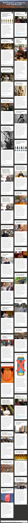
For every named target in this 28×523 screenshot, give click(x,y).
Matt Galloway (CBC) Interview (19, 301)
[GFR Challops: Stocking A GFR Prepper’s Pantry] (7, 468)
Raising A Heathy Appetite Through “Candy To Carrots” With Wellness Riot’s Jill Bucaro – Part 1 (6, 199)
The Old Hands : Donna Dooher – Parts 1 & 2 (6, 227)
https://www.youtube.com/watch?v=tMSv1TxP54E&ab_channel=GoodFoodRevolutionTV (21, 34)
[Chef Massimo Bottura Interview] (7, 46)
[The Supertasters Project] (7, 374)
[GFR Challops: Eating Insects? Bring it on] (21, 457)
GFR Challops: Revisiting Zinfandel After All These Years (20, 479)
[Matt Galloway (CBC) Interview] (21, 307)
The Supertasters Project (7, 364)
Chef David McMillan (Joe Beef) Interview (20, 275)
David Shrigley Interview (5, 255)
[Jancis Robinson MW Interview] (21, 335)
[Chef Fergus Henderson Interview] (21, 19)
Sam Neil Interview (6, 280)
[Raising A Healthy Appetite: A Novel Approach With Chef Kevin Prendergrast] (7, 410)
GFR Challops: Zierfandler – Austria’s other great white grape (7, 433)
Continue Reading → (5, 36)
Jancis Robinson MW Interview (19, 330)
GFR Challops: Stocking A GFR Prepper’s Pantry (7, 462)
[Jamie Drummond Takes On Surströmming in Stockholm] (21, 52)
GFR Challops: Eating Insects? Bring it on (20, 452)
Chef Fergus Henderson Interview (20, 14)
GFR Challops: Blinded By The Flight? (20, 112)
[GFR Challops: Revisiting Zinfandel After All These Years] (21, 485)
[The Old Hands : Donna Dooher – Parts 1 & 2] (7, 233)
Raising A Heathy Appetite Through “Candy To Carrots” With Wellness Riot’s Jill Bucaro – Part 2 (6, 171)
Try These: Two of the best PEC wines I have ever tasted (20, 142)
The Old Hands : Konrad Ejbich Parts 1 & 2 (20, 222)
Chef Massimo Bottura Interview (6, 41)
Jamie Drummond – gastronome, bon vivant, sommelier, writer (14, 3)
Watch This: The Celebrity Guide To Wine (7, 101)
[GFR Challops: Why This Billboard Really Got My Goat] (7, 498)
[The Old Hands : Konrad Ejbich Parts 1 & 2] (21, 227)
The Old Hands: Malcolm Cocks (19, 193)
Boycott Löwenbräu (20, 354)
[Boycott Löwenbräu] (21, 366)
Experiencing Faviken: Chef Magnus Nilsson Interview (6, 308)
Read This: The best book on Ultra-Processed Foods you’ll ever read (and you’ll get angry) (21, 168)
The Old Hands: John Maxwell (19, 249)
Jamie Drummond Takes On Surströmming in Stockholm (19, 41)
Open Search (26, 9)
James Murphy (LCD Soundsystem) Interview (6, 69)
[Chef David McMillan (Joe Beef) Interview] (21, 280)
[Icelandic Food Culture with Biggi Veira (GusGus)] (7, 343)
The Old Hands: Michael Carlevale (19, 83)
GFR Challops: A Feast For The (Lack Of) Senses (20, 423)
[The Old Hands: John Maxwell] (21, 254)
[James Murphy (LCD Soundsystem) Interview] (7, 77)
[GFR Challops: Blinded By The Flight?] (21, 118)
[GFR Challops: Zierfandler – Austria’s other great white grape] (7, 439)
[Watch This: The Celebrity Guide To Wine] (7, 107)
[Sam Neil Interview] (7, 286)
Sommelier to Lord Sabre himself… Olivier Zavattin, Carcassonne (6, 128)
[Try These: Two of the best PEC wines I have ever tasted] (21, 148)
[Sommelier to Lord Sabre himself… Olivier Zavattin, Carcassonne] (7, 140)
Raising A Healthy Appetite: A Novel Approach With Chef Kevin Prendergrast (6, 402)
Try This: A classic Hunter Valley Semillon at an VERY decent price (6, 15)
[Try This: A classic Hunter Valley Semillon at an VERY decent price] (7, 20)
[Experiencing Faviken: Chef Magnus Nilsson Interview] (7, 314)
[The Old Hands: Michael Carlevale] (21, 91)
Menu (3, 9)
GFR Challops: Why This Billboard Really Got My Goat (7, 490)
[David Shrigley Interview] (7, 260)
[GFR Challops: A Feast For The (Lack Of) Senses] (21, 429)
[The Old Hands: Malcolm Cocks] (21, 200)
